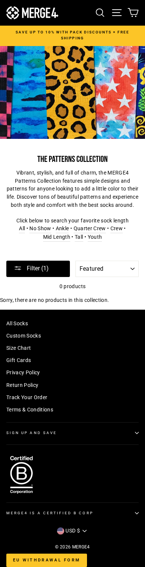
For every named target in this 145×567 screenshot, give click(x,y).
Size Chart (18, 348)
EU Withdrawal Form (46, 560)
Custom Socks (23, 336)
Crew (116, 228)
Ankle (62, 228)
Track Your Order (26, 397)
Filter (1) (37, 268)
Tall (79, 237)
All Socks (17, 323)
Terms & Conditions (29, 410)
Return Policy (22, 385)
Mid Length (56, 237)
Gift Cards (18, 360)
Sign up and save (31, 433)
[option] (72, 35)
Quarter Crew (90, 228)
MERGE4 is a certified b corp (49, 513)
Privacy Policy (23, 372)
